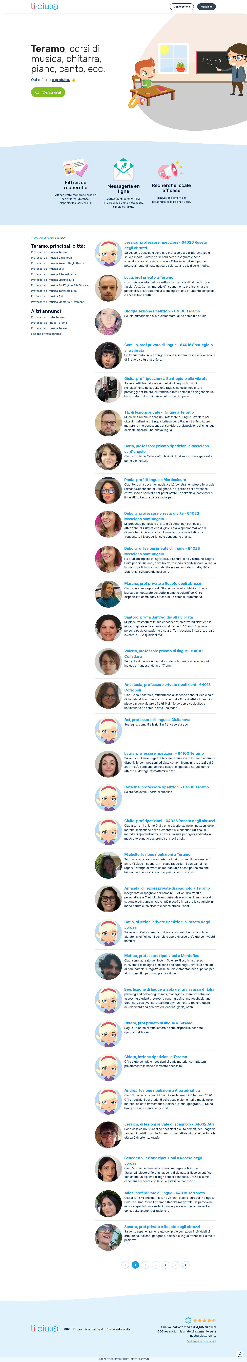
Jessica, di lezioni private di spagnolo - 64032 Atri (169, 1124)
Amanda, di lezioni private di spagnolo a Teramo (167, 888)
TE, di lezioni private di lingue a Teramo (159, 412)
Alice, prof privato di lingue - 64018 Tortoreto (164, 1193)
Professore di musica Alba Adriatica (53, 274)
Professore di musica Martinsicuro (52, 279)
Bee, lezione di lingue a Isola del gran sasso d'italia (169, 989)
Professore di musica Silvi (47, 268)
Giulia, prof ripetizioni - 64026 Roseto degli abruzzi (169, 821)
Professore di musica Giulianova (51, 257)
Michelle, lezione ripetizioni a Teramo (157, 854)
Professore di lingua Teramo (49, 322)
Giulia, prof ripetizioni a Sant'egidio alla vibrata (166, 378)
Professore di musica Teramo (49, 252)
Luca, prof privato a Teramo (148, 277)
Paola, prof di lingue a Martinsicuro (155, 479)
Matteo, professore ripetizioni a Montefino (161, 955)
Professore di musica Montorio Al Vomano (57, 302)
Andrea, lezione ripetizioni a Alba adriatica (162, 1090)
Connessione (182, 6)
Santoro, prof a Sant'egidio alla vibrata (158, 617)
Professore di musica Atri (47, 296)
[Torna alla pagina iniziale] (45, 7)
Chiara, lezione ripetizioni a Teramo (155, 1057)
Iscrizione (207, 6)
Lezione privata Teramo (46, 333)
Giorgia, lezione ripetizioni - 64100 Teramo (162, 311)
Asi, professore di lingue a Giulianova (157, 719)
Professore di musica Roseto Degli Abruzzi (58, 263)
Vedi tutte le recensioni (201, 1341)
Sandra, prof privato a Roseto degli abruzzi (162, 1226)
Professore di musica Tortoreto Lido (54, 290)
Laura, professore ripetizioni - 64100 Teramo (164, 753)
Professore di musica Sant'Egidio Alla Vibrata (59, 285)
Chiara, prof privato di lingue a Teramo (158, 1023)
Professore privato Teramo (48, 317)
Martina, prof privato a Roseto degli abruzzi (162, 583)
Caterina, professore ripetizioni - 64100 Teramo (166, 787)
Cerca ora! (52, 92)
